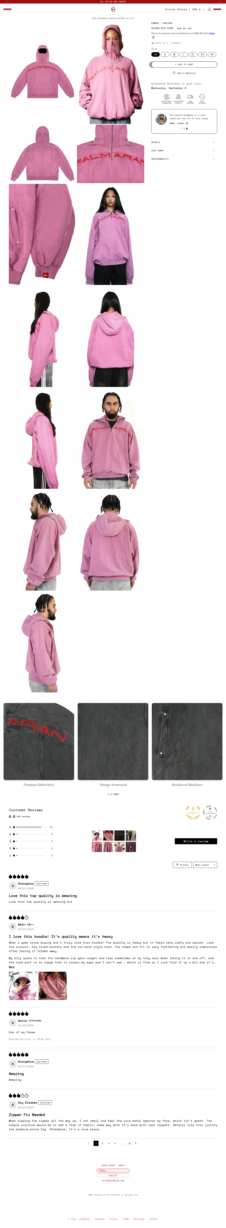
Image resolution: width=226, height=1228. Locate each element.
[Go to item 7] (119, 847)
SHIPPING (138, 1219)
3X (212, 54)
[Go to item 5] (97, 847)
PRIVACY (113, 1219)
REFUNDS (100, 1219)
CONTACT (153, 1219)
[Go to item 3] (119, 835)
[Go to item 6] (108, 847)
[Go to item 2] (108, 835)
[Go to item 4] (131, 835)
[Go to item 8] (131, 847)
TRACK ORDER (108, 1165)
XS (155, 54)
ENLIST (113, 1175)
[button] (7, 9)
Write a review (196, 841)
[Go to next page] (136, 1143)
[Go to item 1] (97, 835)
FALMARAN (84, 1219)
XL (193, 54)
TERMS (126, 1219)
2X (202, 54)
